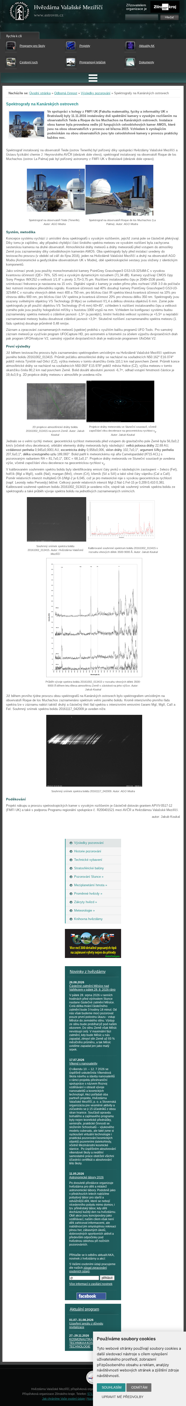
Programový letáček (92, 62)
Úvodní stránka (40, 93)
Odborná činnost (65, 93)
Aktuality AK (147, 46)
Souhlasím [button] (112, 1387)
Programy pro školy (32, 46)
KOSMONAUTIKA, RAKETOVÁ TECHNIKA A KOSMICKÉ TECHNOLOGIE (89, 1343)
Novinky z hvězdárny (88, 972)
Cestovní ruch (29, 62)
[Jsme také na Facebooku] (91, 1298)
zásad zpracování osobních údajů (88, 1269)
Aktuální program (84, 1309)
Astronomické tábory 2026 (86, 1177)
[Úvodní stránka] (19, 12)
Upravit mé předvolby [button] (122, 1397)
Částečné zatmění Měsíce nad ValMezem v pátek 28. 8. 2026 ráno (92, 987)
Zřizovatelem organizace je (136, 7)
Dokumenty (146, 62)
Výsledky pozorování (95, 93)
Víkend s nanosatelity (83, 1063)
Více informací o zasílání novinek (90, 1284)
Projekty (84, 46)
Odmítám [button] (139, 1387)
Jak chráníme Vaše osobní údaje (63, 1398)
